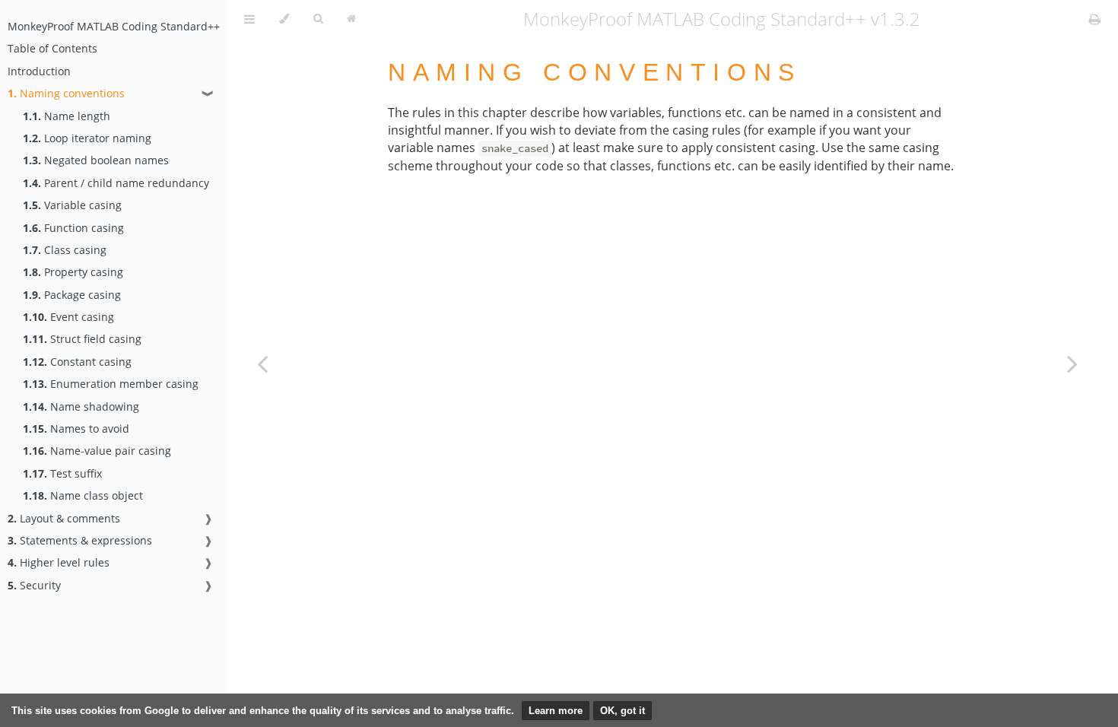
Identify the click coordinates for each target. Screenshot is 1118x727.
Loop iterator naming (87, 138)
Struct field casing (82, 339)
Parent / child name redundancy (116, 183)
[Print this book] (1095, 19)
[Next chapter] (1072, 363)
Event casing (68, 317)
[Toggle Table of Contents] (249, 19)
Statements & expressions (80, 540)
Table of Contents (52, 48)
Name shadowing (81, 406)
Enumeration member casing (111, 383)
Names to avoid (76, 428)
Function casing (73, 228)
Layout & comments (64, 518)
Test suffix (62, 473)
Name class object (83, 495)
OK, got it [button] (622, 710)
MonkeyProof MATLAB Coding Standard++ (114, 26)
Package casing (72, 294)
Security (34, 585)
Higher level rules (59, 562)
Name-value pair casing (97, 450)
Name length (66, 116)
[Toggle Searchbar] (318, 19)
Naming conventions (66, 93)
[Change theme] (284, 19)
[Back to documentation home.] (351, 19)
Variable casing (72, 205)
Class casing (64, 250)
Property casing (73, 272)
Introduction (39, 71)
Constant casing (77, 361)
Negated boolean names (96, 160)
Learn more (556, 710)
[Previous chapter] (262, 363)
